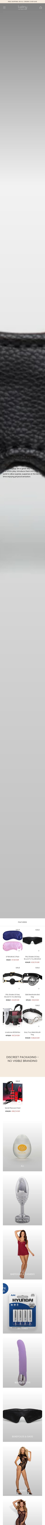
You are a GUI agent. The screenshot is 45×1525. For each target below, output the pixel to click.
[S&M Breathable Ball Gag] (32, 978)
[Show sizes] (19, 951)
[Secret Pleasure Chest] (12, 1092)
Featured (22, 922)
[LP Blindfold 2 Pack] (12, 940)
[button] (4, 7)
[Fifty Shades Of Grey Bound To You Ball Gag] (12, 978)
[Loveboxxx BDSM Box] (12, 1016)
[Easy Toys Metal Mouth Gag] (32, 1016)
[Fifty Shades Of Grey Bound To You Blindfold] (32, 940)
